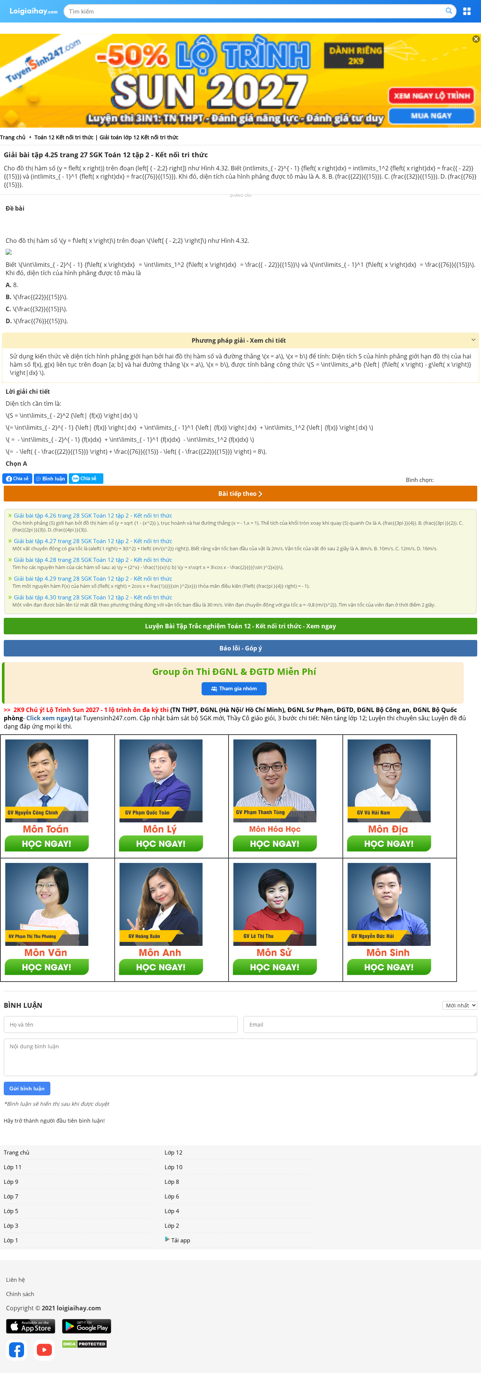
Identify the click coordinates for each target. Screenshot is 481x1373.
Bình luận (53, 479)
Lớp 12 (174, 1152)
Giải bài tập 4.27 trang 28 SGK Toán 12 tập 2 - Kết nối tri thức (93, 541)
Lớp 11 (13, 1167)
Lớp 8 (172, 1181)
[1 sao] (439, 478)
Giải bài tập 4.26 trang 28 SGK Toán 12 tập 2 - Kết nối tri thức (93, 515)
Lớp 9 (11, 1181)
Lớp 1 (11, 1240)
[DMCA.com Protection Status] (84, 1350)
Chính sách (20, 1294)
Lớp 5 (11, 1211)
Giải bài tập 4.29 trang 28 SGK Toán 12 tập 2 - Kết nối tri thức (93, 578)
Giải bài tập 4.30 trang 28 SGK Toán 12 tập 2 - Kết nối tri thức (93, 597)
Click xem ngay (48, 718)
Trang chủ (16, 1152)
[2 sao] (448, 478)
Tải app (180, 1240)
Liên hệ (15, 1279)
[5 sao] (475, 478)
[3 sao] (457, 478)
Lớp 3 (11, 1225)
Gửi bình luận (27, 1088)
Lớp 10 (174, 1167)
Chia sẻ (20, 478)
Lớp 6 (172, 1196)
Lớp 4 (172, 1211)
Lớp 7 (11, 1196)
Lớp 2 (172, 1225)
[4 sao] (466, 478)
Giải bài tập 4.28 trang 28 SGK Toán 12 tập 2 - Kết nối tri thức (93, 559)
